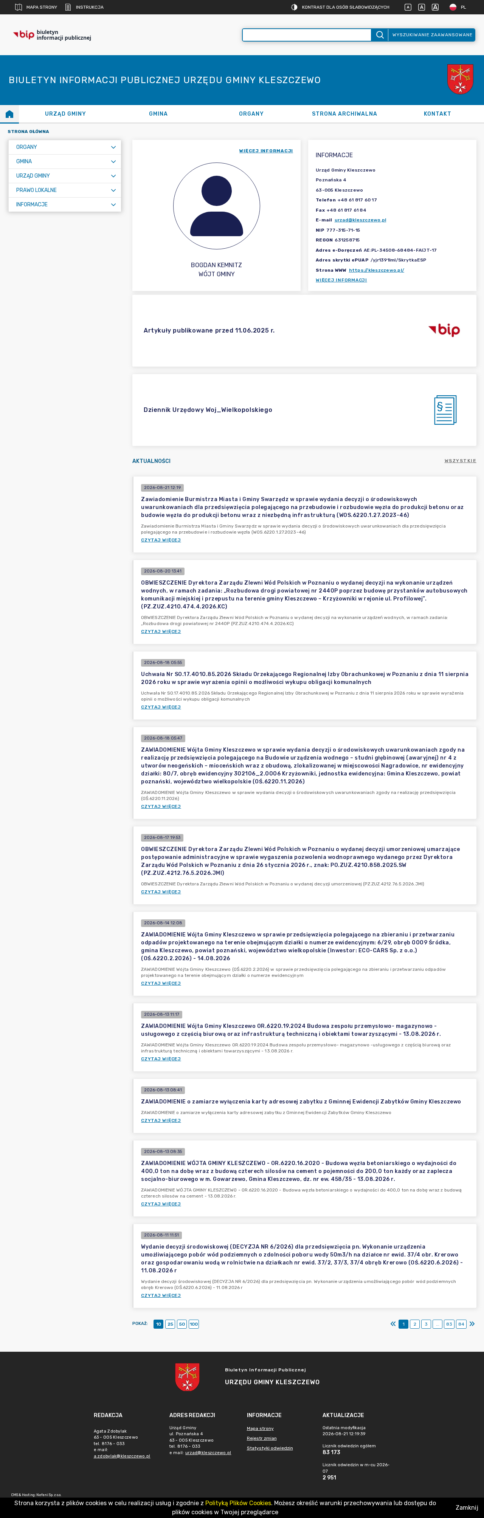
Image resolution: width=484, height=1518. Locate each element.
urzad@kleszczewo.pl (360, 220)
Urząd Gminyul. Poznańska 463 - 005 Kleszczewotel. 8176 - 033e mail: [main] (200, 1440)
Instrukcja (90, 7)
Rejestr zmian (262, 1438)
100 (194, 1324)
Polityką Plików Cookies (238, 1503)
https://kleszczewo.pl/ (377, 270)
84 (461, 1324)
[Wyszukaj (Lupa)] (379, 35)
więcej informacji (266, 150)
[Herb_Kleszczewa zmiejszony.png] (461, 80)
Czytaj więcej (161, 540)
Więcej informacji (341, 280)
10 (158, 1324)
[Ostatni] (472, 1324)
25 (170, 1324)
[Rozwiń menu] (113, 147)
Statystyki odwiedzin (270, 1448)
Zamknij (467, 1507)
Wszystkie (461, 460)
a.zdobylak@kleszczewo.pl (122, 1456)
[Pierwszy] (393, 1324)
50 (182, 1324)
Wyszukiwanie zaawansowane (432, 34)
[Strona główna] (9, 113)
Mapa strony (41, 7)
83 (449, 1324)
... (437, 1324)
